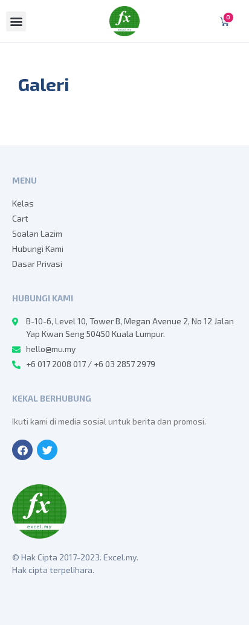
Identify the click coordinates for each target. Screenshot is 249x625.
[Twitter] (47, 450)
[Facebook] (22, 450)
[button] (16, 21)
